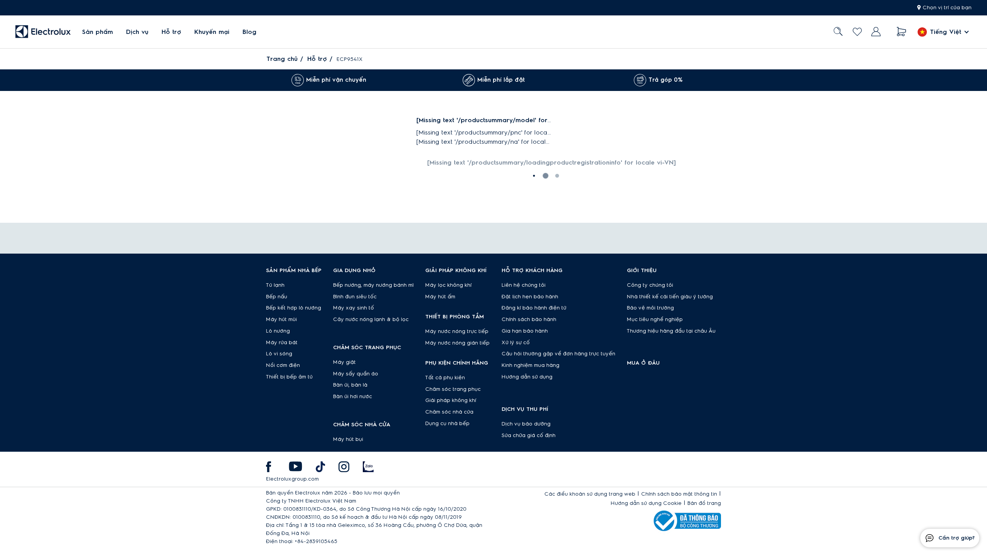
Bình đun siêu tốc (355, 296)
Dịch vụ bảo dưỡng (526, 424)
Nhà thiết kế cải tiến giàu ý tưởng (670, 296)
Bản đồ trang (704, 503)
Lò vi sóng (279, 354)
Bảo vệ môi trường (650, 308)
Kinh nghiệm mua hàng (530, 365)
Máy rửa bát (282, 342)
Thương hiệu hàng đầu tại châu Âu (671, 331)
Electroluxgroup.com (292, 479)
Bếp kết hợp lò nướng (293, 308)
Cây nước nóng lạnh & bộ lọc (371, 319)
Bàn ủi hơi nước (352, 396)
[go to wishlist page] (857, 32)
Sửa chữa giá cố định (529, 435)
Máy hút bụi (348, 439)
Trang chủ (282, 59)
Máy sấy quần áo (355, 374)
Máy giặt (344, 362)
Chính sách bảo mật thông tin (679, 494)
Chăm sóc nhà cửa (449, 412)
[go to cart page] (901, 32)
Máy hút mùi (281, 319)
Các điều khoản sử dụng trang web (589, 494)
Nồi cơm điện (283, 365)
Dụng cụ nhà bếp (447, 423)
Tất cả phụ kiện (445, 377)
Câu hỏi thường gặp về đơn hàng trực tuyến (558, 354)
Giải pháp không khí (450, 400)
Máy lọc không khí (448, 285)
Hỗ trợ (171, 32)
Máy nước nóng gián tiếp (457, 343)
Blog (249, 32)
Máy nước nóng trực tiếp (456, 331)
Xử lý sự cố (516, 342)
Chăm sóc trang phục (453, 389)
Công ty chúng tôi (650, 285)
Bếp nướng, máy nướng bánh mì (373, 285)
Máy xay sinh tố (353, 308)
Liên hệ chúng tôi (524, 285)
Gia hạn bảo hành (525, 331)
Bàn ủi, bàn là (350, 385)
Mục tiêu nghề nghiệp (655, 319)
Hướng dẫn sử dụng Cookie (646, 503)
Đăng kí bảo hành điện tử (534, 308)
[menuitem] (98, 32)
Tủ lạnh (275, 285)
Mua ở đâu (643, 363)
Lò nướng (278, 331)
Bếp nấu (276, 296)
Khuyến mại (211, 32)
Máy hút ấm (440, 296)
